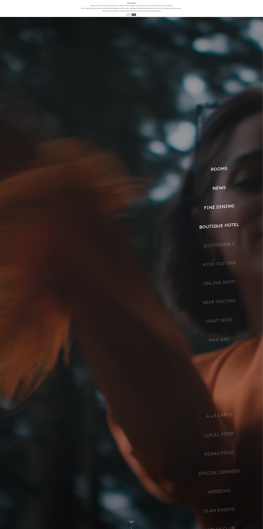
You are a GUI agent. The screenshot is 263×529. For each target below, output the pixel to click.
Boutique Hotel (219, 225)
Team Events (219, 510)
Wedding (219, 491)
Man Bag (219, 339)
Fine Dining (219, 207)
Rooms (219, 168)
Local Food (219, 434)
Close (128, 14)
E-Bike (219, 377)
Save (134, 14)
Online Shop (219, 283)
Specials (219, 396)
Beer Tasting (219, 302)
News (219, 187)
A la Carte (219, 415)
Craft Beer (219, 320)
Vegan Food (219, 453)
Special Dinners (219, 472)
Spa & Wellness (219, 358)
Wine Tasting (219, 264)
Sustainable (219, 245)
